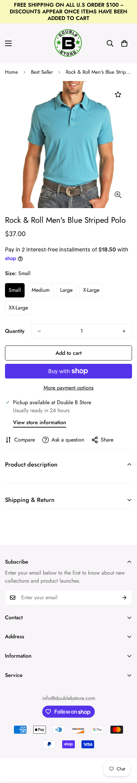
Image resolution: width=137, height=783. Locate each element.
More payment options (68, 388)
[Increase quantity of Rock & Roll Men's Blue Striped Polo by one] (124, 331)
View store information (39, 422)
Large (66, 290)
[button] (124, 43)
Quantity (15, 331)
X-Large (91, 290)
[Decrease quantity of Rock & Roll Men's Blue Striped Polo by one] (39, 331)
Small (15, 290)
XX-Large (18, 307)
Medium (41, 290)
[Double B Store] (68, 43)
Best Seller (42, 72)
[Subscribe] (124, 597)
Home (11, 72)
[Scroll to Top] (125, 747)
